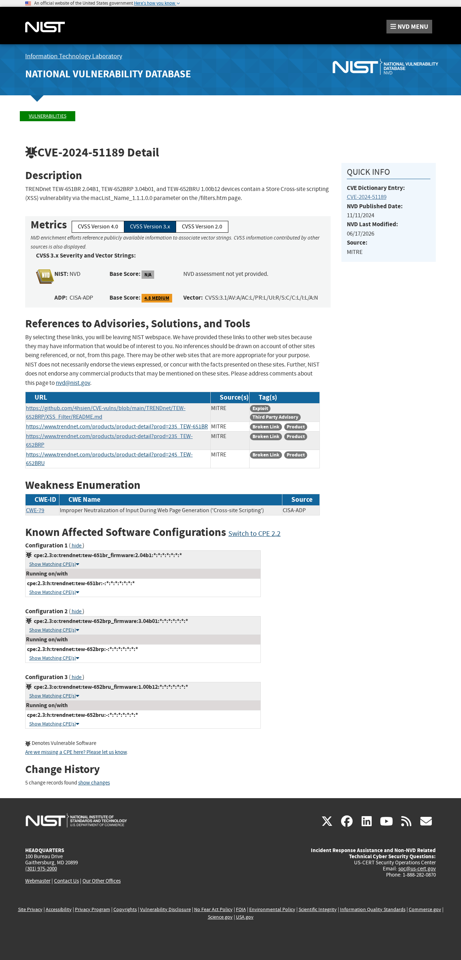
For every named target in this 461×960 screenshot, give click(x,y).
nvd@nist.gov (73, 383)
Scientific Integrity (318, 909)
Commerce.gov (425, 909)
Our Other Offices (101, 881)
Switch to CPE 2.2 (254, 533)
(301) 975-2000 (41, 868)
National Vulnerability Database (108, 74)
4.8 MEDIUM (156, 298)
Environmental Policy (272, 909)
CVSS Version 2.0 (202, 226)
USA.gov (245, 917)
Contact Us (66, 880)
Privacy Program (92, 909)
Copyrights (125, 909)
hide (76, 545)
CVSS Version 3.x (150, 226)
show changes (94, 782)
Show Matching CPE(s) (52, 564)
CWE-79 (35, 510)
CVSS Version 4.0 (98, 226)
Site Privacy (30, 909)
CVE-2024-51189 (366, 197)
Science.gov (220, 917)
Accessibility (59, 909)
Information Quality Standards (373, 909)
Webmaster (37, 880)
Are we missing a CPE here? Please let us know (76, 752)
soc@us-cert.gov (417, 868)
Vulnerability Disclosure (165, 909)
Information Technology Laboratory (73, 56)
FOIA (241, 909)
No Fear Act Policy (213, 909)
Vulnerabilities (47, 116)
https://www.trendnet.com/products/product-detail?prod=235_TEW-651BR (117, 426)
